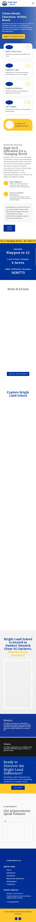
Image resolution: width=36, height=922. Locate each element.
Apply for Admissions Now (14, 36)
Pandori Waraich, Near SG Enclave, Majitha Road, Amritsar (19, 897)
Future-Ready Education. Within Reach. (14, 17)
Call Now (18, 787)
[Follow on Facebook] (16, 918)
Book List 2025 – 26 (12, 305)
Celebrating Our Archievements (17, 353)
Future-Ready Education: (18, 429)
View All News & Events (18, 374)
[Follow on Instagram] (19, 918)
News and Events (21, 306)
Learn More (9, 228)
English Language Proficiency (18, 475)
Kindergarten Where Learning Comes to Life (17, 328)
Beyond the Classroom (18, 607)
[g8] (18, 821)
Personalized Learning (18, 518)
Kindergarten (18, 562)
